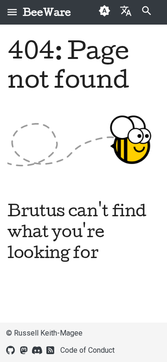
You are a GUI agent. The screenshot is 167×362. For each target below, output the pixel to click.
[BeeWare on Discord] (37, 349)
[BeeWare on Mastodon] (24, 349)
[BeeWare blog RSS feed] (51, 349)
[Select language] (125, 10)
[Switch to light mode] (105, 12)
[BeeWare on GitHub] (11, 349)
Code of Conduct (87, 350)
